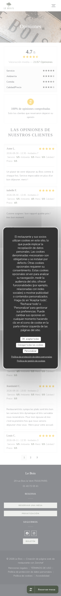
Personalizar (31, 350)
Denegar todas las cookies (30, 345)
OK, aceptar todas (30, 338)
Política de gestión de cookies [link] (31, 360)
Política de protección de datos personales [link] (31, 356)
